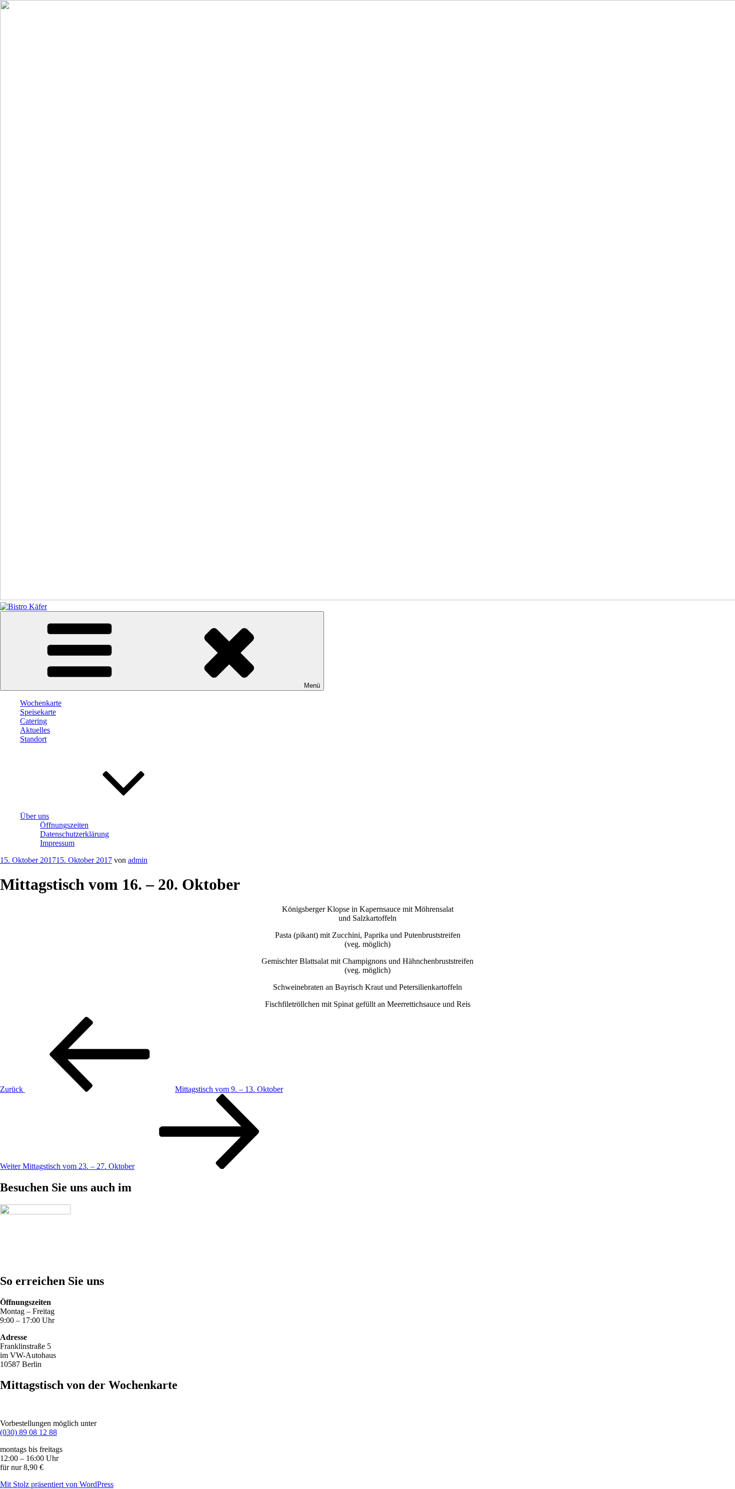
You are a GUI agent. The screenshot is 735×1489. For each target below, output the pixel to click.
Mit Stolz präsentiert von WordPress (57, 1484)
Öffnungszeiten (64, 825)
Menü (312, 685)
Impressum (57, 843)
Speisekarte (38, 712)
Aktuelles (35, 730)
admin (138, 860)
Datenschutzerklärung (74, 834)
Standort (33, 739)
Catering (33, 721)
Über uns (34, 816)
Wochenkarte (41, 703)
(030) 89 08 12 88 (28, 1432)
